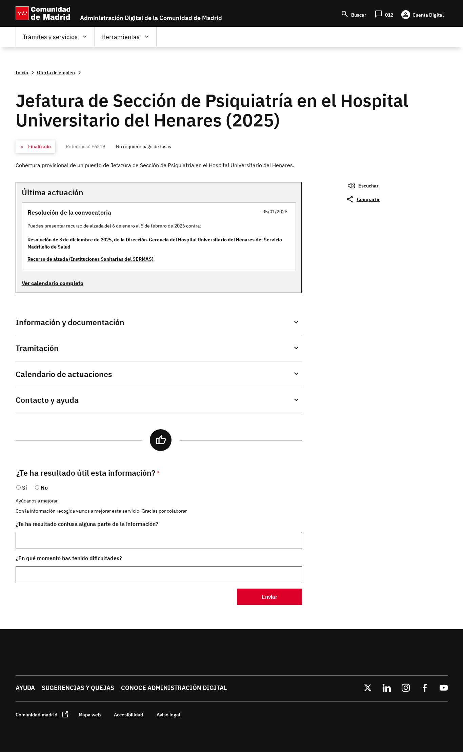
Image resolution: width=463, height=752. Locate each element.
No (44, 487)
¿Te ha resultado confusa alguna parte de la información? (87, 523)
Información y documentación (70, 322)
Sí (24, 487)
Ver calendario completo (52, 283)
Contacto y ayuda (47, 399)
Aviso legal (168, 714)
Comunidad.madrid (36, 714)
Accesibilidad (128, 714)
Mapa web (90, 714)
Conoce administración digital (174, 688)
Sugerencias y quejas (78, 688)
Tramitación (37, 348)
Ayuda (25, 688)
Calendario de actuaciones (64, 374)
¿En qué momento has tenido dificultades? (69, 558)
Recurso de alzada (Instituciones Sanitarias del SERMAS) (90, 259)
